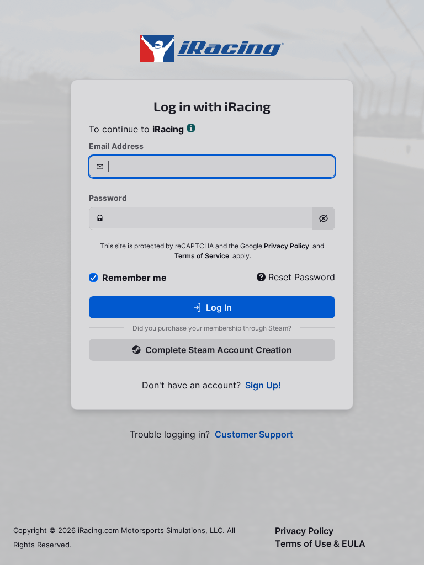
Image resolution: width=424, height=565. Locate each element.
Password (108, 197)
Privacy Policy (286, 246)
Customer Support (254, 434)
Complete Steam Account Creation (218, 349)
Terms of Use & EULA (320, 544)
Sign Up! (263, 385)
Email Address (116, 146)
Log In (219, 307)
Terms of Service (201, 256)
